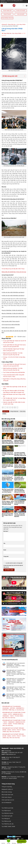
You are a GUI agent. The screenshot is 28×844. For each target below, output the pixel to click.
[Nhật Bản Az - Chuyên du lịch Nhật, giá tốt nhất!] (14, 5)
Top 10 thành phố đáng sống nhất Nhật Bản (14, 372)
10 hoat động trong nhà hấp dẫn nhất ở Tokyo (13, 268)
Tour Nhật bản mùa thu (7, 813)
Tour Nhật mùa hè (6, 810)
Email (4, 549)
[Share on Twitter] (8, 407)
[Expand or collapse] (24, 76)
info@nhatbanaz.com (10, 754)
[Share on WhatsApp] (3, 407)
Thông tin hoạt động (7, 786)
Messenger (14, 843)
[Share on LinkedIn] (15, 407)
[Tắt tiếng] (22, 588)
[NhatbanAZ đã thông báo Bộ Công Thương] (9, 836)
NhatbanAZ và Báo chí (7, 789)
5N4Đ (9, 826)
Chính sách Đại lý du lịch (8, 800)
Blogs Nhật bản (11, 24)
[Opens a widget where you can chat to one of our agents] (22, 841)
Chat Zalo (3, 843)
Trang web (5, 556)
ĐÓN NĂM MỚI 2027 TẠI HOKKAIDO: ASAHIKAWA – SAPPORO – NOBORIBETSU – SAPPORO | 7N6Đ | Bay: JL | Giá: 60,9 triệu (16, 665)
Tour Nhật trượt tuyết (7, 816)
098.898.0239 (5, 759)
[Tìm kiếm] (23, 5)
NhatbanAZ (4, 24)
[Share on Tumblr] (17, 407)
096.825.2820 (7, 768)
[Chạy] (3, 588)
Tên (4, 543)
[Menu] (2, 5)
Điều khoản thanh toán (7, 794)
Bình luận (6, 531)
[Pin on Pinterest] (12, 407)
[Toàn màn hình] (24, 588)
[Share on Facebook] (5, 407)
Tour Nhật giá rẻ (6, 818)
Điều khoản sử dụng (7, 792)
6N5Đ (5, 826)
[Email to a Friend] (10, 407)
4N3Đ (13, 826)
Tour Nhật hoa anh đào (7, 808)
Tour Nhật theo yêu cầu (7, 824)
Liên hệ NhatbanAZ (6, 802)
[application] (14, 583)
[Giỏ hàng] (26, 5)
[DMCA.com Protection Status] (16, 836)
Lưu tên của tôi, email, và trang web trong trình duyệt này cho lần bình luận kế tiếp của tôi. (13, 565)
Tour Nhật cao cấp (6, 821)
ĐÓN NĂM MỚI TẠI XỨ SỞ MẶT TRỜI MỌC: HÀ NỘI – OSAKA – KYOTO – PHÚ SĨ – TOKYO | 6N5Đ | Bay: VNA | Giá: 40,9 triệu (16, 689)
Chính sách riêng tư (7, 797)
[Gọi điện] (8, 841)
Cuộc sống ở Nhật (21, 24)
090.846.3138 (5, 764)
